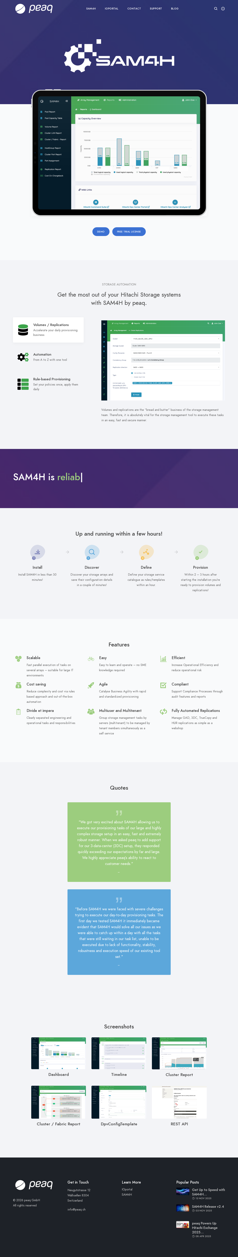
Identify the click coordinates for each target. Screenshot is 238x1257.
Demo (101, 231)
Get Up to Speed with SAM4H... (208, 1192)
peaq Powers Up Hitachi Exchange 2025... (205, 1227)
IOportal (111, 8)
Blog (175, 8)
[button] (216, 9)
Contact (134, 8)
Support (156, 8)
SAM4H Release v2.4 (208, 1206)
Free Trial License (129, 231)
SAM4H (91, 8)
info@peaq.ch (76, 1210)
